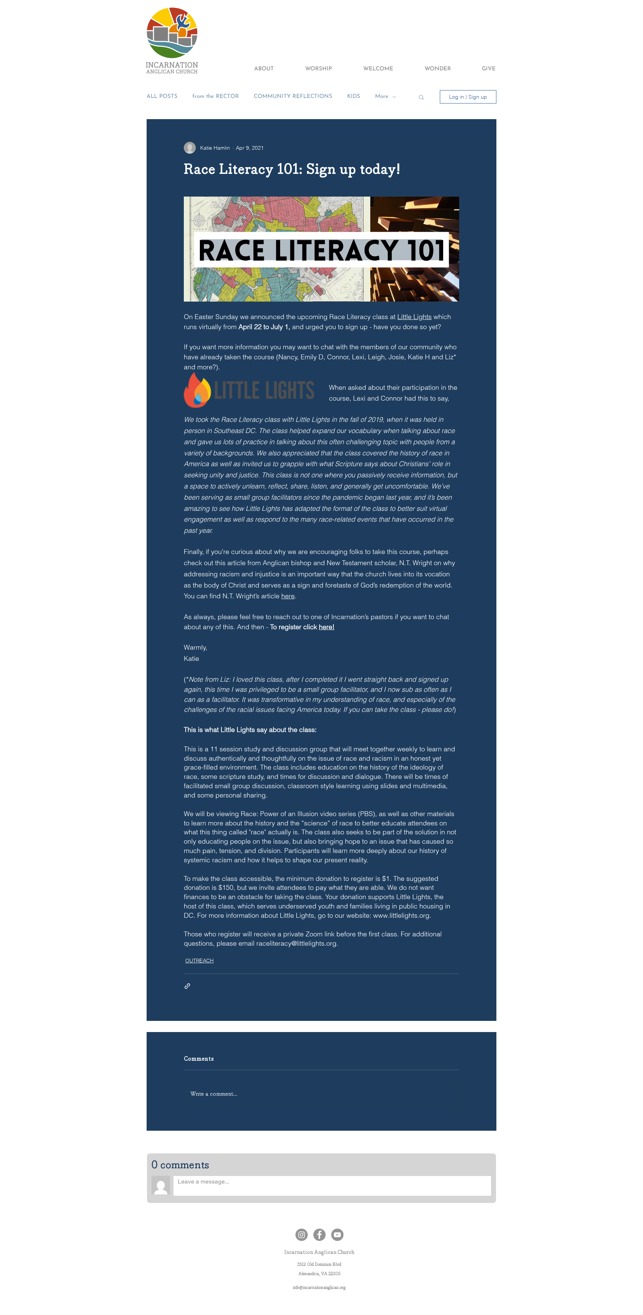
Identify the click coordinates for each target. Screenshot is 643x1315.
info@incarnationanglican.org (319, 1287)
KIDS (353, 96)
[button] (253, 69)
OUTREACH (199, 960)
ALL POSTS (162, 96)
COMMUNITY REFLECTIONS (293, 96)
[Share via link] (187, 986)
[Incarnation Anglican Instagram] (301, 1235)
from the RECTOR (215, 96)
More (381, 96)
